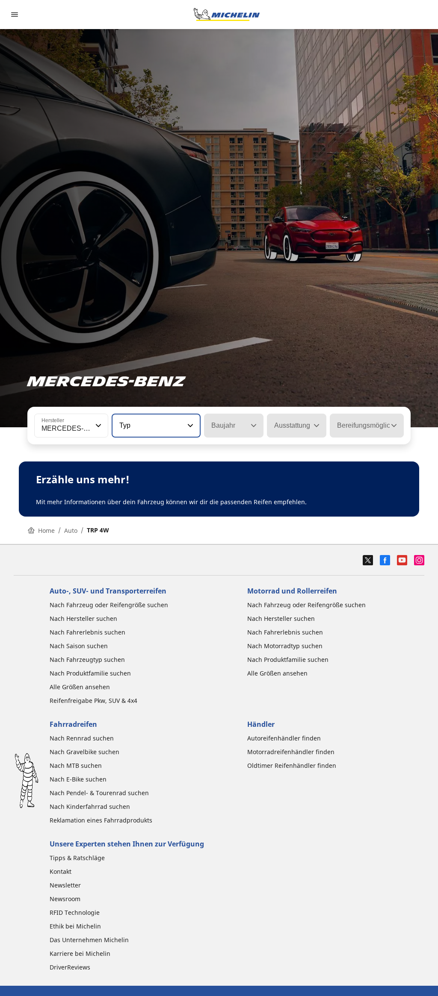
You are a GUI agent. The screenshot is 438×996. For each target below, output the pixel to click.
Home (46, 530)
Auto (70, 530)
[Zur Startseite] (226, 14)
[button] (97, 425)
